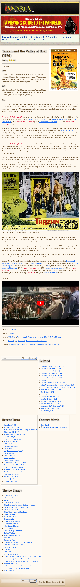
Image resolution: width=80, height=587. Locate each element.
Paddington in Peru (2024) (50, 408)
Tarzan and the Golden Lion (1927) (52, 406)
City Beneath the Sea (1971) (13, 451)
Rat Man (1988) (9, 479)
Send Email (45, 425)
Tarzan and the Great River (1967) (52, 366)
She (48, 266)
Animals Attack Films (11, 509)
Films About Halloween (12, 521)
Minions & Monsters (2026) (13, 439)
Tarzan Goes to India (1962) (50, 371)
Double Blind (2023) (11, 446)
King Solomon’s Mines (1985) (51, 389)
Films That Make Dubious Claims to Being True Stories (22, 556)
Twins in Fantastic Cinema (13, 535)
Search (33, 358)
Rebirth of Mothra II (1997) (50, 404)
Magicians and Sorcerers (12, 526)
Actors (43, 40)
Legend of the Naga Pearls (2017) (15, 462)
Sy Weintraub (20, 341)
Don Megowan (57, 337)
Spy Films (7, 552)
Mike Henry (12, 337)
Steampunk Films (10, 516)
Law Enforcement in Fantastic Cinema (16, 568)
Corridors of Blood (36, 263)
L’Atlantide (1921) (47, 411)
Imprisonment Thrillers (11, 502)
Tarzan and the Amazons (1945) (51, 373)
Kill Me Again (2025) (11, 476)
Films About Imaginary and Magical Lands (18, 542)
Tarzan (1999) (45, 380)
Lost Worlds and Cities (28, 345)
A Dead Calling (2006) (11, 427)
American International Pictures (36, 341)
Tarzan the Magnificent (59, 119)
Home (4, 37)
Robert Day (13, 329)
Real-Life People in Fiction (13, 531)
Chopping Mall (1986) (11, 432)
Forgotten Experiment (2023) (13, 467)
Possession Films (9, 540)
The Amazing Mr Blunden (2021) (15, 434)
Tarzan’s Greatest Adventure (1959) (53, 382)
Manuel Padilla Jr (45, 337)
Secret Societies (9, 528)
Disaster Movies (9, 514)
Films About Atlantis (11, 495)
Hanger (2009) (9, 448)
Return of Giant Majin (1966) (51, 401)
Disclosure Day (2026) (11, 474)
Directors (37, 40)
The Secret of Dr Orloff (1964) (14, 465)
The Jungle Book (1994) (49, 399)
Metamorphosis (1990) (11, 481)
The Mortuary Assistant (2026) (14, 472)
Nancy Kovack (22, 337)
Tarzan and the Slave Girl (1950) (52, 375)
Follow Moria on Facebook (59, 427)
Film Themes (6, 40)
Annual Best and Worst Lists (22, 40)
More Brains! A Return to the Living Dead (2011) (20, 430)
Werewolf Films (9, 498)
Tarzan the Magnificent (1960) (51, 368)
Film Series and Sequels (45, 345)
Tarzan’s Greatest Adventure (37, 119)
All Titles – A (12, 37)
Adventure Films (14, 345)
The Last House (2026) (11, 441)
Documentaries (9, 519)
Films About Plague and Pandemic (15, 512)
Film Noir (7, 549)
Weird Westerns (9, 570)
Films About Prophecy (11, 524)
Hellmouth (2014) (10, 453)
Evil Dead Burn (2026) (11, 460)
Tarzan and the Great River (48, 122)
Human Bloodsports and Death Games (16, 507)
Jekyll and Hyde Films (11, 554)
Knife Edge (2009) (10, 425)
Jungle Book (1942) (47, 392)
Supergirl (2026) (9, 458)
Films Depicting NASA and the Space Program (19, 505)
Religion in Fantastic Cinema (13, 545)
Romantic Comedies (10, 547)
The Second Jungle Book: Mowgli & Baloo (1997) (58, 387)
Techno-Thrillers (9, 533)
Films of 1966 (58, 345)
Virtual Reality (9, 500)
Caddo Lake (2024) (10, 455)
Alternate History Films (11, 563)
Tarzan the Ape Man (67, 130)
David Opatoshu (33, 337)
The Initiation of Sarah (50, 273)
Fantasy (12, 333)
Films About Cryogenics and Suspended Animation (21, 561)
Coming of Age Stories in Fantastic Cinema (18, 559)
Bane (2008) (8, 444)
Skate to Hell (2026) (10, 437)
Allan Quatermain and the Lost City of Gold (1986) (58, 385)
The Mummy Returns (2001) (50, 397)
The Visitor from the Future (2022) (15, 469)
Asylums (7, 538)
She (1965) (44, 394)
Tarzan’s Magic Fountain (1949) (51, 378)
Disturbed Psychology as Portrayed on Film (18, 566)
